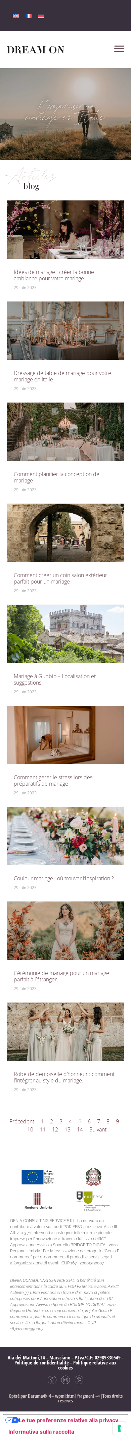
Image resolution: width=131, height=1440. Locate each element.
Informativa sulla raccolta (41, 1431)
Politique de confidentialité (41, 1362)
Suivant (97, 1129)
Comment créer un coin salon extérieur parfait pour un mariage (60, 578)
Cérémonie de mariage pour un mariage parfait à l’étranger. (61, 976)
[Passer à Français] (28, 15)
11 (43, 1129)
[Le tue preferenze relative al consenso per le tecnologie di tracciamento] (119, 1428)
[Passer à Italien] (15, 15)
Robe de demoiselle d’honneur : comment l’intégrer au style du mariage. (64, 1077)
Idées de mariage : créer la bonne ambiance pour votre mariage (54, 275)
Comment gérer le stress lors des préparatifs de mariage (53, 780)
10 (30, 1129)
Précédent (21, 1121)
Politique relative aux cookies (87, 1365)
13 (67, 1129)
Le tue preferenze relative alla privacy (68, 1420)
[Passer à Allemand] (41, 15)
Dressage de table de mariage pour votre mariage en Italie (62, 376)
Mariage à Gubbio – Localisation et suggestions (55, 679)
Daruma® (37, 1396)
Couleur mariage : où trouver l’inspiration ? (64, 878)
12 (55, 1129)
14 (80, 1129)
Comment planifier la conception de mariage (56, 477)
